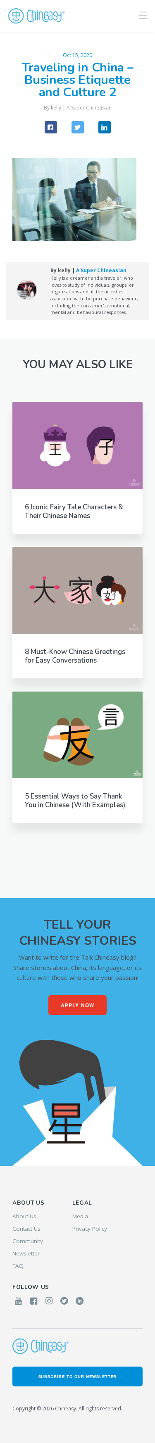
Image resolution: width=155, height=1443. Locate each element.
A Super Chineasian (89, 107)
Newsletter (26, 1253)
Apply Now (78, 1005)
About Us (24, 1216)
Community (27, 1241)
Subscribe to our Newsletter (77, 1376)
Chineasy (36, 16)
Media (80, 1216)
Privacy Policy (89, 1228)
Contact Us (26, 1228)
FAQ (18, 1265)
